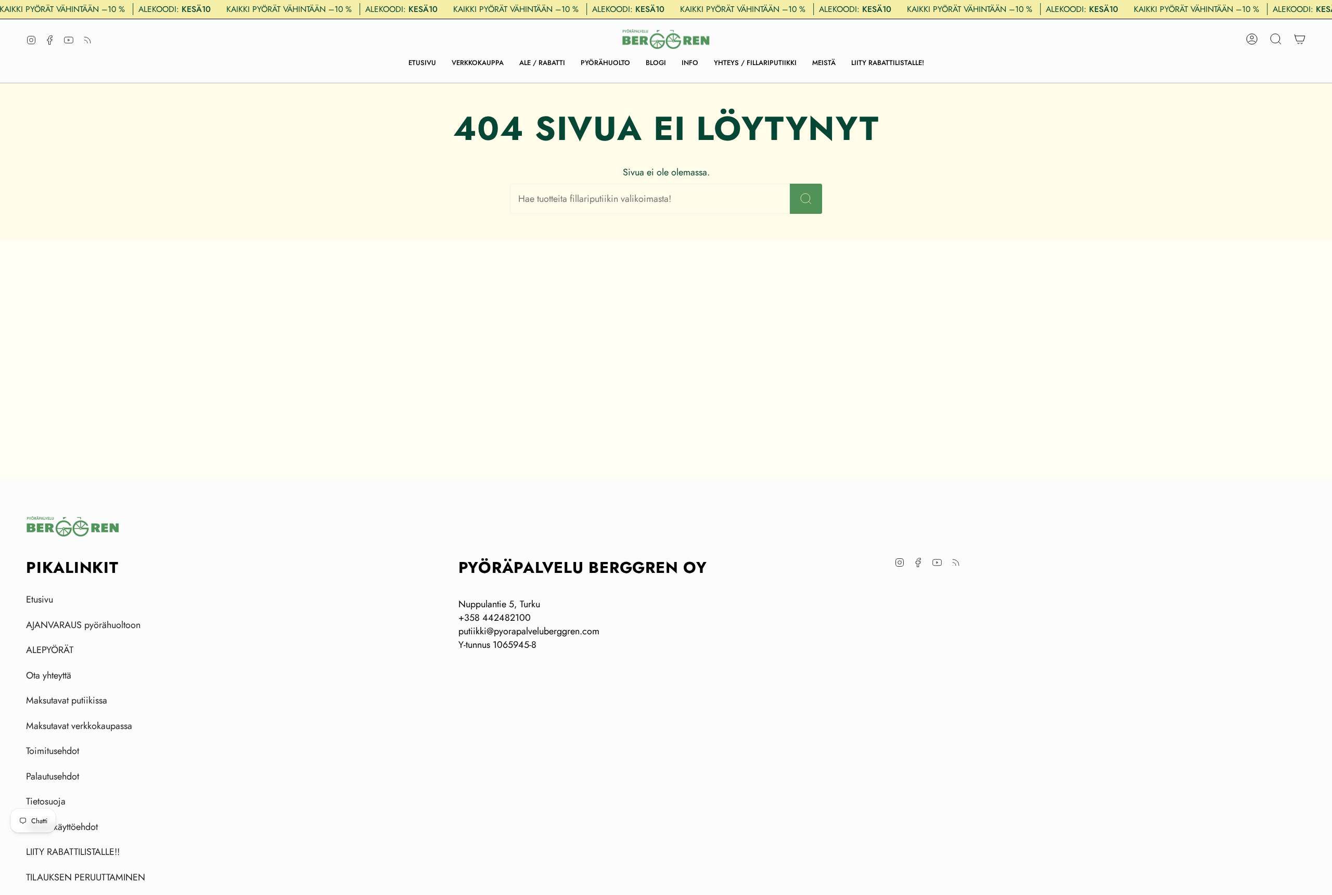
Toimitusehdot (52, 751)
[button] (477, 63)
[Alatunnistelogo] (73, 526)
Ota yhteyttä (48, 675)
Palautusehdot (52, 776)
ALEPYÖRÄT (49, 650)
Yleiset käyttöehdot (62, 827)
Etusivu (39, 599)
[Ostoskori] (1300, 39)
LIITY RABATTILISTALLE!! (73, 852)
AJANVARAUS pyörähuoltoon (83, 625)
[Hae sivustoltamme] (806, 199)
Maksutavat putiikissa (66, 700)
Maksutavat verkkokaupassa (79, 726)
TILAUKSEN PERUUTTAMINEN (85, 877)
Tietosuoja (46, 801)
